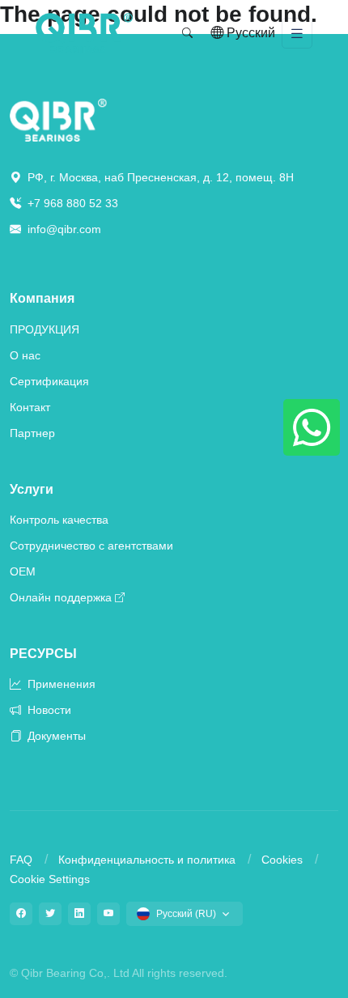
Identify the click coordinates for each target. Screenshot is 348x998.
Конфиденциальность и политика (147, 859)
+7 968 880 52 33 (71, 203)
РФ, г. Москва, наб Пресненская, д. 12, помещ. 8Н (159, 177)
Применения (59, 683)
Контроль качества (59, 519)
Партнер (32, 433)
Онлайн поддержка (61, 597)
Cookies (282, 859)
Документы (55, 735)
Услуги (31, 489)
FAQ (21, 859)
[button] (188, 33)
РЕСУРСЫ (43, 653)
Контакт (30, 407)
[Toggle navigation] (297, 33)
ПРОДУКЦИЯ (44, 329)
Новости (47, 709)
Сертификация (49, 381)
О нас (25, 355)
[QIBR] (84, 33)
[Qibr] (58, 119)
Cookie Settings (50, 879)
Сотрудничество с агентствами (91, 545)
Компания (42, 298)
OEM (23, 571)
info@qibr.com (64, 229)
